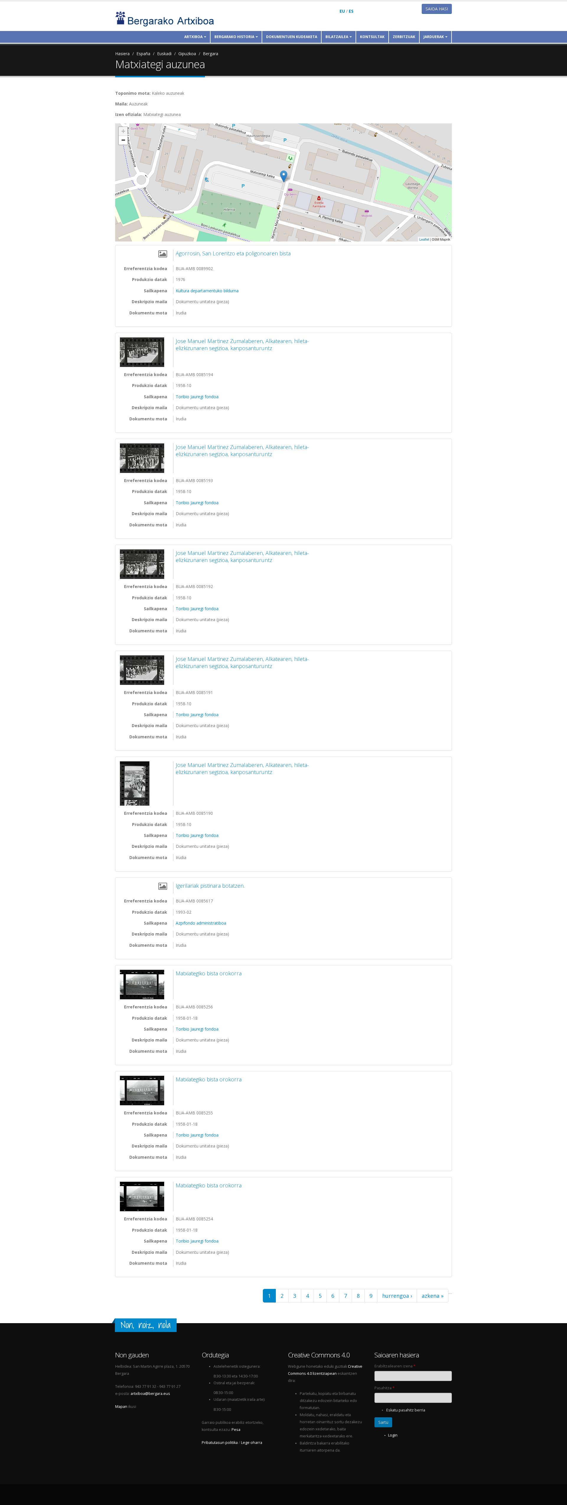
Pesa (236, 1429)
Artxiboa (193, 36)
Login (392, 1435)
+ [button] (123, 131)
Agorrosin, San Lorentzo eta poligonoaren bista (233, 253)
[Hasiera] (168, 18)
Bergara (210, 53)
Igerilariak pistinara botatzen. (210, 885)
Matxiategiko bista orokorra (209, 973)
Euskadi (164, 53)
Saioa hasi (437, 9)
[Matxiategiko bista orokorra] (143, 984)
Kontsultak (372, 36)
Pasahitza (384, 1387)
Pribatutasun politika (220, 1442)
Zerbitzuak (404, 36)
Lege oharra (251, 1442)
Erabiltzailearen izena (395, 1366)
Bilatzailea (336, 36)
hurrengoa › (397, 1295)
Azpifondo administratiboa (201, 923)
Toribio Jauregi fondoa (197, 396)
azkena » (433, 1295)
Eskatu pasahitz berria (405, 1410)
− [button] (123, 140)
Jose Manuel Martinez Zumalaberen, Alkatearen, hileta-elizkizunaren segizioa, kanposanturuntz (242, 344)
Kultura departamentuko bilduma (207, 290)
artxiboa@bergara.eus (150, 1393)
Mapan (121, 1406)
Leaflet (424, 239)
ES (351, 11)
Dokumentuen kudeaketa (291, 36)
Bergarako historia (234, 36)
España (143, 53)
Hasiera (122, 53)
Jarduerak (433, 36)
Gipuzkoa (187, 53)
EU (342, 11)
